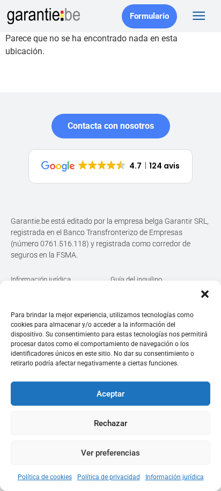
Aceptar (110, 394)
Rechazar (110, 423)
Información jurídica (174, 477)
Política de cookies (45, 477)
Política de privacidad (108, 477)
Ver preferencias (110, 453)
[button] (205, 294)
